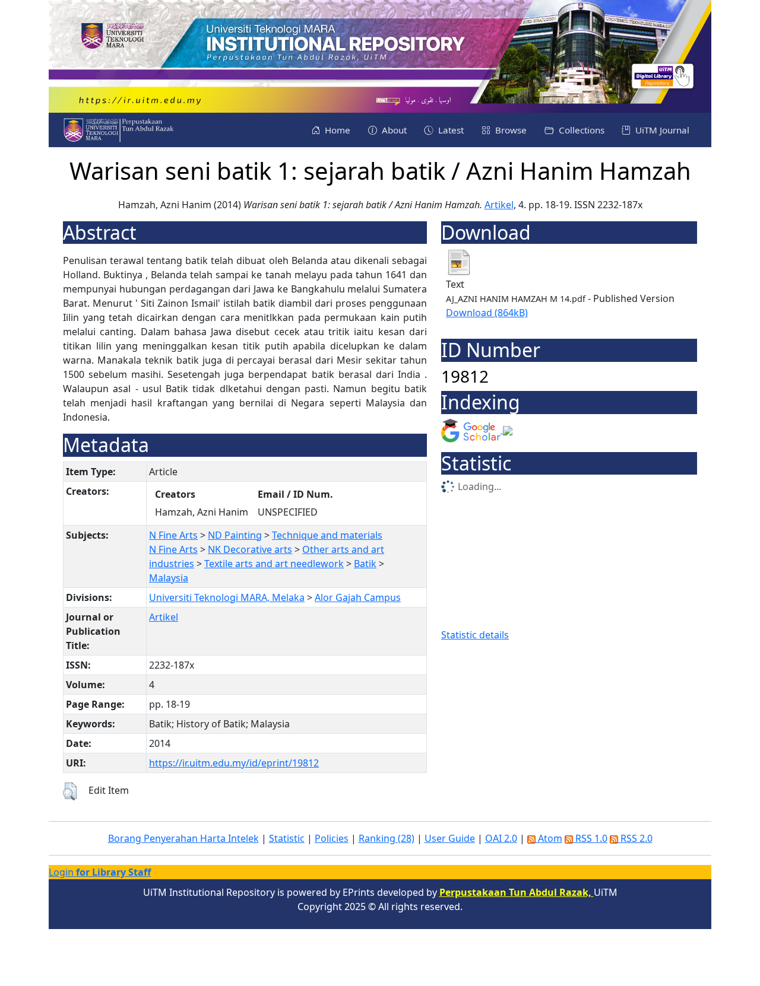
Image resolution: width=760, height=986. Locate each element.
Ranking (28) (386, 838)
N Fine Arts (173, 535)
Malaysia (168, 577)
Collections (580, 130)
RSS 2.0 (635, 838)
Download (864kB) (487, 312)
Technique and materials (327, 535)
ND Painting (235, 535)
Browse (510, 130)
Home (336, 130)
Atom (549, 838)
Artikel (499, 204)
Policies (332, 838)
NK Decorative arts (250, 549)
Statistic (287, 838)
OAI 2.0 (501, 838)
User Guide (450, 838)
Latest (450, 130)
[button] (70, 791)
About (393, 130)
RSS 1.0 (590, 838)
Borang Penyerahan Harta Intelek (183, 838)
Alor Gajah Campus (358, 597)
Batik (365, 563)
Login (100, 872)
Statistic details (475, 634)
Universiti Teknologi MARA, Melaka (227, 597)
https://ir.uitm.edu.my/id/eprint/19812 (234, 762)
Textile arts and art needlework (274, 563)
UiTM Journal (661, 130)
